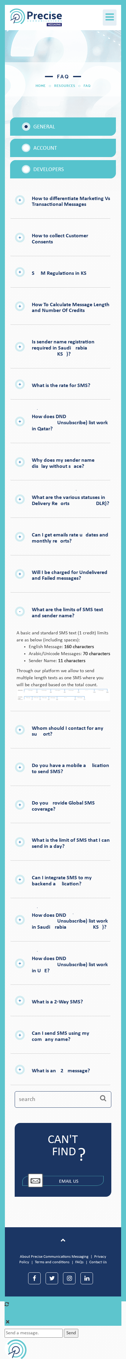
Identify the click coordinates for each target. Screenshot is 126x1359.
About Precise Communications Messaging (54, 1257)
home (40, 85)
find (64, 1152)
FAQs (79, 1262)
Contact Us (98, 1262)
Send (71, 1333)
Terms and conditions (52, 1262)
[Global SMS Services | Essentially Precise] (31, 16)
